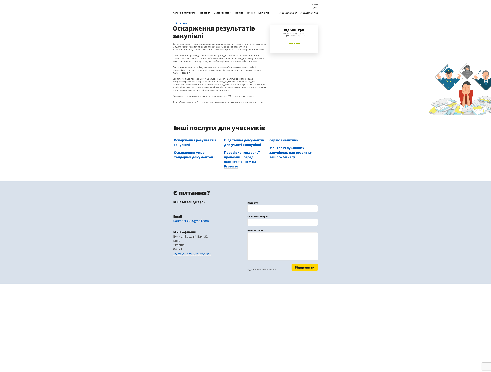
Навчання (204, 12)
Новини (239, 12)
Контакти (263, 12)
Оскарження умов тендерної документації (194, 154)
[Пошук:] (273, 13)
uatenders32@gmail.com (191, 221)
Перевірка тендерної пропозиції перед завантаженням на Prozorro (242, 159)
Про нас (251, 12)
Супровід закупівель (184, 12)
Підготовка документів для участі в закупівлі (244, 142)
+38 (288, 13)
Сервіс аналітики (284, 140)
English (314, 8)
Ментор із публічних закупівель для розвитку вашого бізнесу (290, 152)
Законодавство (222, 12)
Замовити (294, 43)
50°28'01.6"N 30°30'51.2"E (192, 254)
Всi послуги (181, 23)
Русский (315, 5)
